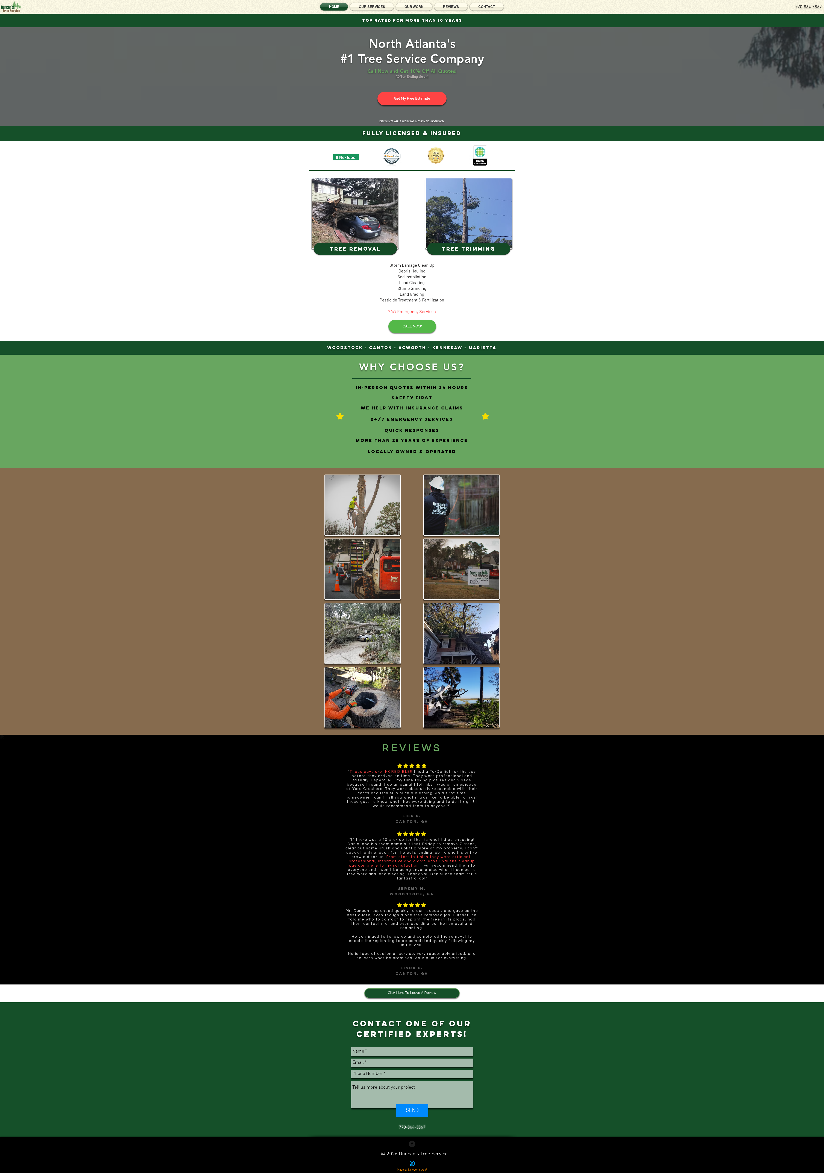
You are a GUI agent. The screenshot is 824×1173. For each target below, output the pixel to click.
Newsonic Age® (417, 1170)
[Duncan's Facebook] (412, 1144)
